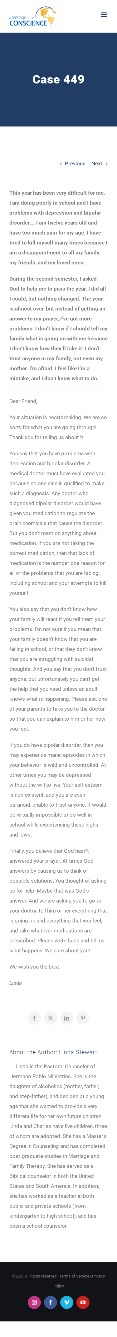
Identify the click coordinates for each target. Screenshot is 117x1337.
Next (96, 163)
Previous (75, 163)
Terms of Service (74, 1276)
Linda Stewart (78, 1052)
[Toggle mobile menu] (104, 15)
